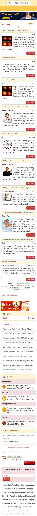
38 (13, 290)
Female (18, 456)
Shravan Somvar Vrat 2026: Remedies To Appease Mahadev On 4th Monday (19, 334)
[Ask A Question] (18, 16)
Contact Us (15, 511)
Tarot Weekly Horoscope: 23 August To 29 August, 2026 (19, 356)
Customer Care (24, 511)
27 (11, 288)
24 (27, 286)
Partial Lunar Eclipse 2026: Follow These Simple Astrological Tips (19, 329)
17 (14, 286)
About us (15, 499)
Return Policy (15, 507)
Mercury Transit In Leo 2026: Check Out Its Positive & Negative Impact (19, 365)
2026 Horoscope (27, 485)
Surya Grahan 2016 (8, 80)
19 (18, 286)
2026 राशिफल (7, 489)
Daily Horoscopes (27, 499)
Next (33, 286)
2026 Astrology (14, 485)
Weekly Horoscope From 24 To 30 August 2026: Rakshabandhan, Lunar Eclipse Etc (19, 338)
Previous (4, 286)
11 (25, 283)
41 (19, 290)
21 (22, 286)
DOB (4, 459)
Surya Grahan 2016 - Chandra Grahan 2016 (15, 30)
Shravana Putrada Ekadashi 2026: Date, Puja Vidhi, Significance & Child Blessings (19, 343)
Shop (4, 485)
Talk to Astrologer (19, 3)
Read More (31, 53)
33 (22, 288)
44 (24, 290)
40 (17, 290)
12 (27, 283)
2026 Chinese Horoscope (23, 489)
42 (21, 290)
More (31, 388)
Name (4, 453)
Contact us (6, 499)
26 (9, 288)
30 (16, 288)
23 (26, 286)
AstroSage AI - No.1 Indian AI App (15, 503)
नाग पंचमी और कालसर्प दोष (9, 262)
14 (8, 286)
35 (25, 288)
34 (23, 288)
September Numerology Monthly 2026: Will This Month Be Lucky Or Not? (19, 361)
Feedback (30, 496)
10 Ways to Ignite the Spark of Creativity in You (17, 188)
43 (23, 290)
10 (23, 283)
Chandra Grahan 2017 (9, 57)
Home (9, 511)
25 (29, 286)
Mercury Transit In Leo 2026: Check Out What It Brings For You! (19, 352)
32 (20, 288)
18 (16, 286)
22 (24, 286)
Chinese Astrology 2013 (9, 134)
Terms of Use (27, 507)
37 (29, 288)
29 (14, 288)
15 (10, 286)
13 (28, 283)
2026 (16, 325)
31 (18, 288)
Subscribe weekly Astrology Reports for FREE (18, 471)
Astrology (6, 24)
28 (12, 288)
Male (11, 456)
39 (15, 290)
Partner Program (10, 492)
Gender (4, 456)
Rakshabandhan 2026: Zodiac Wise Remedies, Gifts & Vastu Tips (19, 370)
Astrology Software (17, 496)
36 (27, 288)
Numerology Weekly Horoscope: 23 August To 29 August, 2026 (19, 347)
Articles (6, 325)
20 (20, 286)
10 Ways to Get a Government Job (13, 161)
